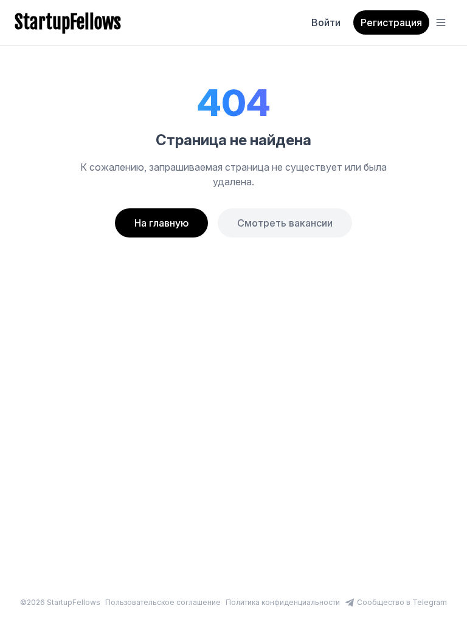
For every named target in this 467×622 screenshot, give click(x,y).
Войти (326, 22)
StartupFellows (68, 22)
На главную (161, 223)
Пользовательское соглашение (163, 602)
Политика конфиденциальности (283, 602)
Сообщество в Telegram (402, 602)
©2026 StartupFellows (60, 602)
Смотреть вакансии (285, 223)
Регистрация (391, 22)
